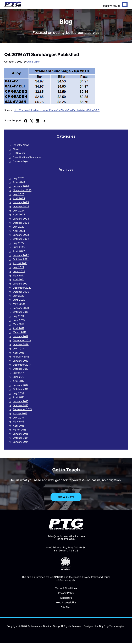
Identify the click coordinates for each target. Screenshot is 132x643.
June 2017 (19, 376)
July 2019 (18, 316)
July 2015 (18, 417)
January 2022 (21, 255)
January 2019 (20, 336)
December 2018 (22, 340)
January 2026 (21, 186)
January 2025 (21, 202)
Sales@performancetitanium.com (66, 536)
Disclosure (66, 597)
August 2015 (20, 413)
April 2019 (18, 328)
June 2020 (19, 299)
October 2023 (21, 222)
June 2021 (19, 271)
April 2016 (18, 397)
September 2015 (22, 409)
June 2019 (19, 320)
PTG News (19, 153)
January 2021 (20, 283)
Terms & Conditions (66, 588)
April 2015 (18, 425)
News (16, 149)
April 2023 (19, 230)
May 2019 (18, 324)
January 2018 (20, 360)
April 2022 (19, 251)
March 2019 (19, 332)
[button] (125, 4)
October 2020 (21, 291)
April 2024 (19, 214)
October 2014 (21, 437)
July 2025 (18, 194)
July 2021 (18, 267)
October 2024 (21, 206)
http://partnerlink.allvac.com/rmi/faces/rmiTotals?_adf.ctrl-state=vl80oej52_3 (57, 110)
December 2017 (22, 364)
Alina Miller (33, 61)
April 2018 (18, 352)
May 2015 (18, 421)
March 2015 (19, 429)
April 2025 (19, 198)
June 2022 (19, 246)
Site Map (66, 607)
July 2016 (18, 393)
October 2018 (21, 344)
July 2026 (18, 178)
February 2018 (21, 356)
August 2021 (20, 263)
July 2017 (18, 372)
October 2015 (20, 405)
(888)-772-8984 (66, 539)
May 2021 (18, 275)
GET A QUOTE (66, 497)
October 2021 (21, 259)
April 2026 (19, 182)
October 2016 (21, 389)
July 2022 (18, 243)
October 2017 (20, 368)
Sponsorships (20, 161)
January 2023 (21, 234)
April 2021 (18, 279)
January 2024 (21, 218)
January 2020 (21, 307)
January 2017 (20, 385)
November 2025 (22, 190)
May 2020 (19, 303)
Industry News (21, 144)
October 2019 (21, 311)
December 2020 (22, 287)
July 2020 (18, 295)
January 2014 (20, 441)
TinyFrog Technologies (111, 626)
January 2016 (20, 401)
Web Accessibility (66, 602)
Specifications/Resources (27, 157)
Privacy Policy (66, 592)
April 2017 (18, 380)
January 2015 (20, 433)
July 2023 (18, 226)
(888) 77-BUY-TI (111, 6)
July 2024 (18, 210)
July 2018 (18, 348)
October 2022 (21, 238)
